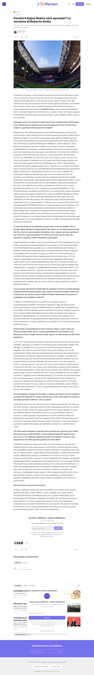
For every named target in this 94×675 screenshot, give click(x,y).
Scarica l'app (56, 666)
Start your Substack (42, 666)
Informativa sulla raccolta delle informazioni (46, 624)
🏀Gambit (17, 12)
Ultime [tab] (25, 585)
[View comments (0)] (22, 37)
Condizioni (50, 662)
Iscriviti (79, 4)
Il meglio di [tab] (18, 585)
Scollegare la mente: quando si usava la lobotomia (35, 591)
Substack (37, 671)
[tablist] (21, 563)
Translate (18, 14)
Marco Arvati (22, 31)
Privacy (44, 662)
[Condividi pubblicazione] (73, 4)
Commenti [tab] (18, 562)
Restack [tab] (25, 562)
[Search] (69, 4)
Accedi (88, 4)
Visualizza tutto (20, 634)
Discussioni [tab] (32, 585)
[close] (64, 593)
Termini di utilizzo (46, 622)
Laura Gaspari (26, 595)
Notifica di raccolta (60, 662)
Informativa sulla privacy (47, 625)
